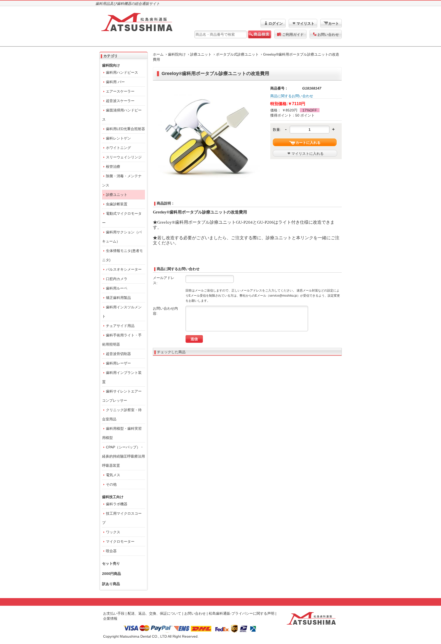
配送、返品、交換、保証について (154, 613)
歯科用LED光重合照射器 (125, 129)
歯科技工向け (113, 497)
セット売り (111, 563)
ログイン (275, 23)
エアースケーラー (120, 91)
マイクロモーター (120, 541)
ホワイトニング (118, 148)
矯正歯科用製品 (118, 298)
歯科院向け (177, 54)
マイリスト (305, 23)
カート (333, 23)
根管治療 (113, 167)
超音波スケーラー (120, 101)
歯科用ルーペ (116, 288)
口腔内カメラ (116, 279)
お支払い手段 (114, 613)
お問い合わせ (328, 34)
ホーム (158, 54)
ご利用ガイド (293, 34)
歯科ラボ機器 (116, 504)
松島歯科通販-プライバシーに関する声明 (241, 613)
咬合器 (111, 551)
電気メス (113, 475)
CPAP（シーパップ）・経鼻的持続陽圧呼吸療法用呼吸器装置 (123, 456)
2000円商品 (111, 574)
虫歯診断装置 (116, 204)
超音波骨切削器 (118, 354)
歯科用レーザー (118, 363)
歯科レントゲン (118, 138)
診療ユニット (201, 54)
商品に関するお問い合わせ (291, 96)
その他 (111, 484)
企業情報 (110, 618)
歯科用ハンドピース (122, 72)
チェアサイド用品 (120, 326)
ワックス (113, 532)
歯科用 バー (115, 82)
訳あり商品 (111, 584)
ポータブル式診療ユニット (237, 54)
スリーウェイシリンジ (124, 157)
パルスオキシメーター (124, 269)
